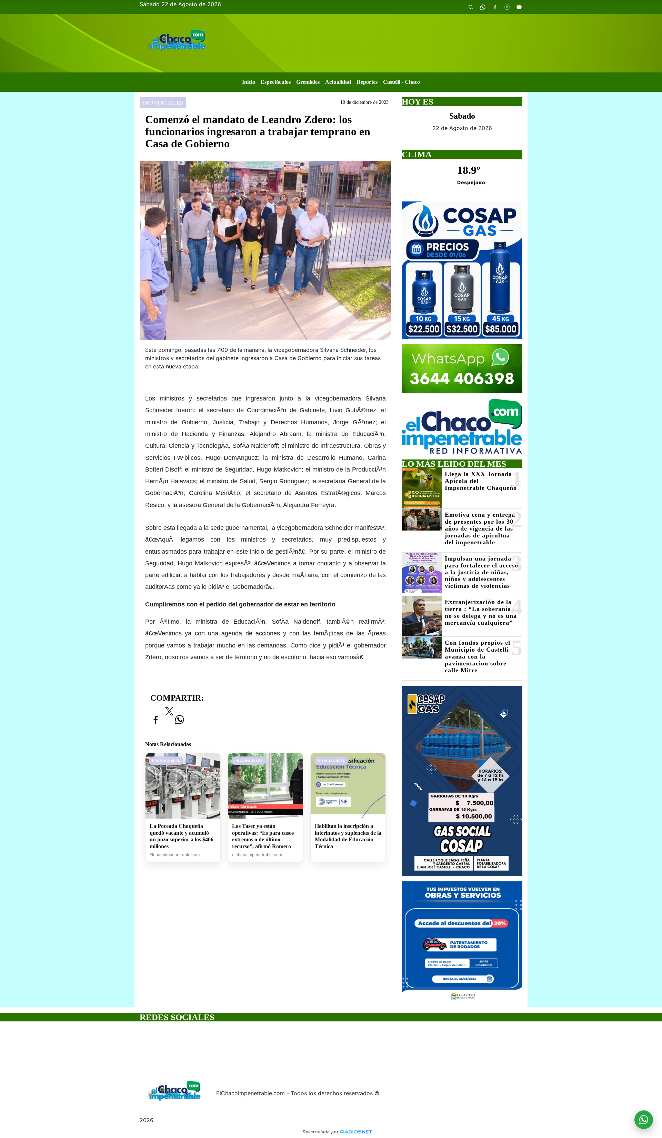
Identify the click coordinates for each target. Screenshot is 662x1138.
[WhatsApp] (483, 7)
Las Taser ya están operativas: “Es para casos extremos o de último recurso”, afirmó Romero (263, 836)
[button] (471, 7)
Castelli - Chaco (401, 82)
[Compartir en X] (169, 713)
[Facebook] (495, 7)
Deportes (367, 82)
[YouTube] (519, 7)
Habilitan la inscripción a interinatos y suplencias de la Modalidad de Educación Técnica (348, 836)
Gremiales (308, 82)
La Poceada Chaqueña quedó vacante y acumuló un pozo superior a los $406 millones (181, 836)
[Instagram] (507, 7)
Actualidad (338, 82)
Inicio (248, 82)
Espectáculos (276, 82)
